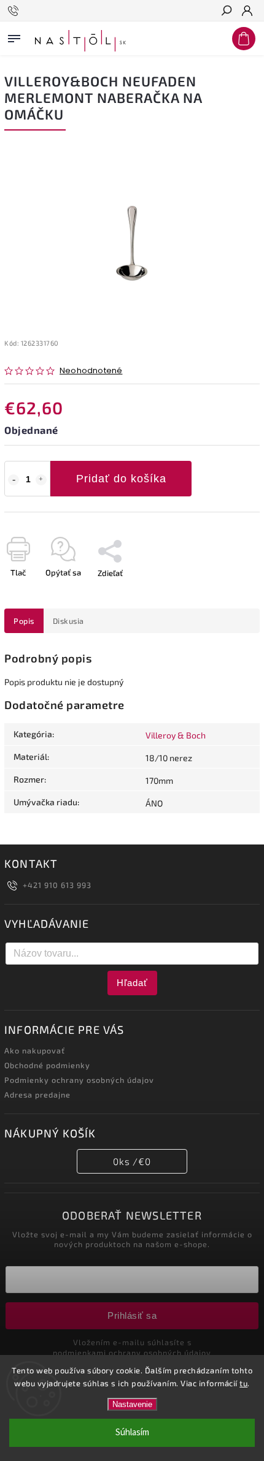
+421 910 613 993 (57, 885)
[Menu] (14, 36)
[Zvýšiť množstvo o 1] (41, 479)
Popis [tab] (24, 621)
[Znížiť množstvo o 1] (13, 479)
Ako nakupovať (34, 1050)
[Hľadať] (226, 11)
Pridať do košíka (121, 478)
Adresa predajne (37, 1094)
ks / (132, 1161)
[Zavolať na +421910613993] (15, 11)
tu (243, 1383)
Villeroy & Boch (176, 735)
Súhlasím (132, 1432)
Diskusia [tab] (68, 621)
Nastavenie (132, 1404)
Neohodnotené (91, 371)
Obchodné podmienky (47, 1065)
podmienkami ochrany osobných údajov (132, 1352)
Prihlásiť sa (132, 1315)
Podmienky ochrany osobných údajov (79, 1080)
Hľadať (132, 982)
